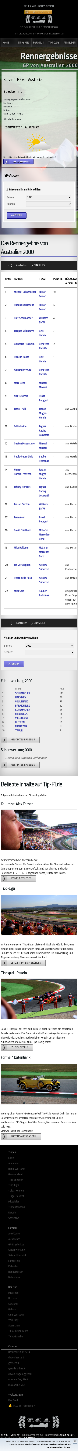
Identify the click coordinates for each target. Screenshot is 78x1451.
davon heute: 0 (16, 1357)
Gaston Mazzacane (24, 443)
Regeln (12, 1212)
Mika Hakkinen (21, 547)
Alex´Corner (14, 1233)
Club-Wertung (16, 1314)
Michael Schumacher (25, 292)
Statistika (13, 1218)
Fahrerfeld (14, 1260)
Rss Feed (13, 1400)
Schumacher (22, 693)
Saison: (10, 197)
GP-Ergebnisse (16, 1244)
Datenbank (14, 1277)
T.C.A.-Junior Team (18, 1331)
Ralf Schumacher (23, 318)
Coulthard (21, 701)
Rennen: (11, 204)
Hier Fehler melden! (40, 12)
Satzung (13, 1303)
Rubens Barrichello (24, 305)
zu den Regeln (19, 1047)
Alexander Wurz (22, 370)
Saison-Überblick (17, 1255)
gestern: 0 (14, 1363)
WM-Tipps (14, 1320)
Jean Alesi (19, 517)
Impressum (51, 1435)
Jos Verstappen (22, 565)
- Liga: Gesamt (16, 1196)
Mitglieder (14, 1292)
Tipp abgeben (15, 1179)
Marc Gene (19, 383)
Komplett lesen (21, 878)
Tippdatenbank (16, 1207)
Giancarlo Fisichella (24, 344)
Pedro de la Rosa (23, 578)
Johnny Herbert (22, 487)
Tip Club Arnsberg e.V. (31, 1435)
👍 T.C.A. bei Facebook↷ (21, 1405)
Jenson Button (22, 504)
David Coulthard (22, 530)
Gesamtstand (15, 1174)
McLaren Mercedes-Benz (44, 535)
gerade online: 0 (17, 1368)
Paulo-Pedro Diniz (23, 456)
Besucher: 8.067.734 (19, 1352)
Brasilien (39, 265)
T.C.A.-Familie (15, 1336)
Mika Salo (19, 591)
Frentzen (21, 726)
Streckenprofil (21, 161)
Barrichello (22, 705)
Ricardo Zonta (21, 357)
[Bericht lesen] (39, 142)
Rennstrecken (15, 1271)
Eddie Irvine (20, 426)
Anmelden (13, 1163)
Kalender (13, 1266)
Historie (12, 1298)
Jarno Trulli (20, 409)
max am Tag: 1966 (18, 1379)
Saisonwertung (16, 1250)
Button (20, 722)
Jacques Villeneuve (24, 331)
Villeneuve (21, 718)
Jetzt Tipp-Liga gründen (26, 962)
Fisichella (21, 713)
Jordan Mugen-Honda (43, 413)
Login (11, 1158)
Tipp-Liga (13, 1185)
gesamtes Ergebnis (23, 739)
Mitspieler (13, 1201)
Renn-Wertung (16, 1168)
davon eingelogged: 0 (20, 1374)
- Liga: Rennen (16, 1190)
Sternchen (14, 1325)
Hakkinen (20, 697)
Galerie (12, 1309)
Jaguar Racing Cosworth (44, 431)
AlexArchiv (14, 1239)
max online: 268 (16, 1385)
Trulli (19, 730)
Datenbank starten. (24, 1136)
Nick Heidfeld (21, 396)
